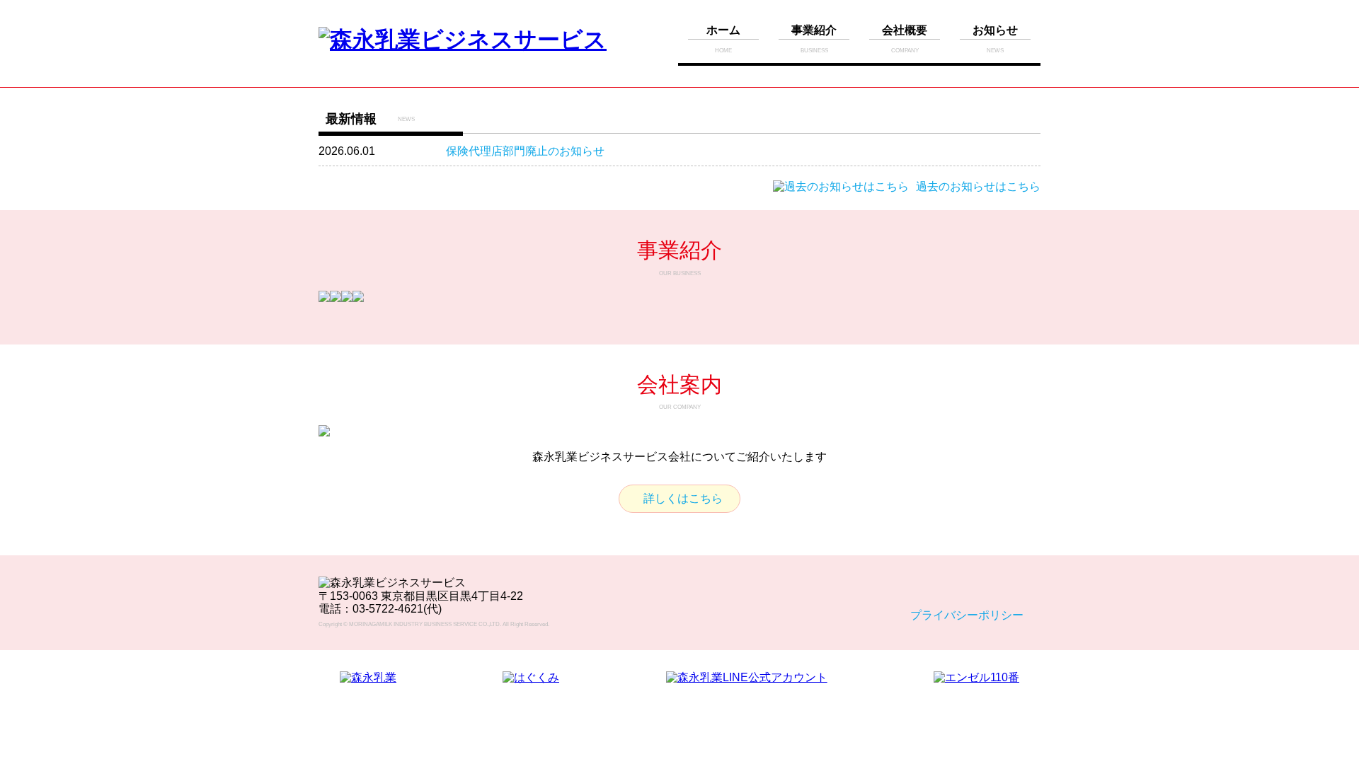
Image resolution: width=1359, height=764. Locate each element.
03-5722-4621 (387, 609)
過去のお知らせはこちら (978, 186)
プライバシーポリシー (966, 615)
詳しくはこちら (683, 498)
